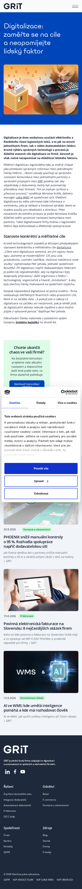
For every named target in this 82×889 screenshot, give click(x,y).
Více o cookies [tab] (67, 402)
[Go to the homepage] (16, 749)
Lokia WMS (23, 197)
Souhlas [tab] (14, 402)
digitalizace (64, 247)
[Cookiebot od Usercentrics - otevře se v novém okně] (61, 392)
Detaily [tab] (41, 402)
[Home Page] (13, 6)
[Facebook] (15, 772)
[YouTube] (23, 772)
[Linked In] (7, 772)
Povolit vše (41, 468)
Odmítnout (41, 493)
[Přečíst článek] (41, 524)
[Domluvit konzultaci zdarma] (27, 385)
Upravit (39, 480)
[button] (75, 6)
